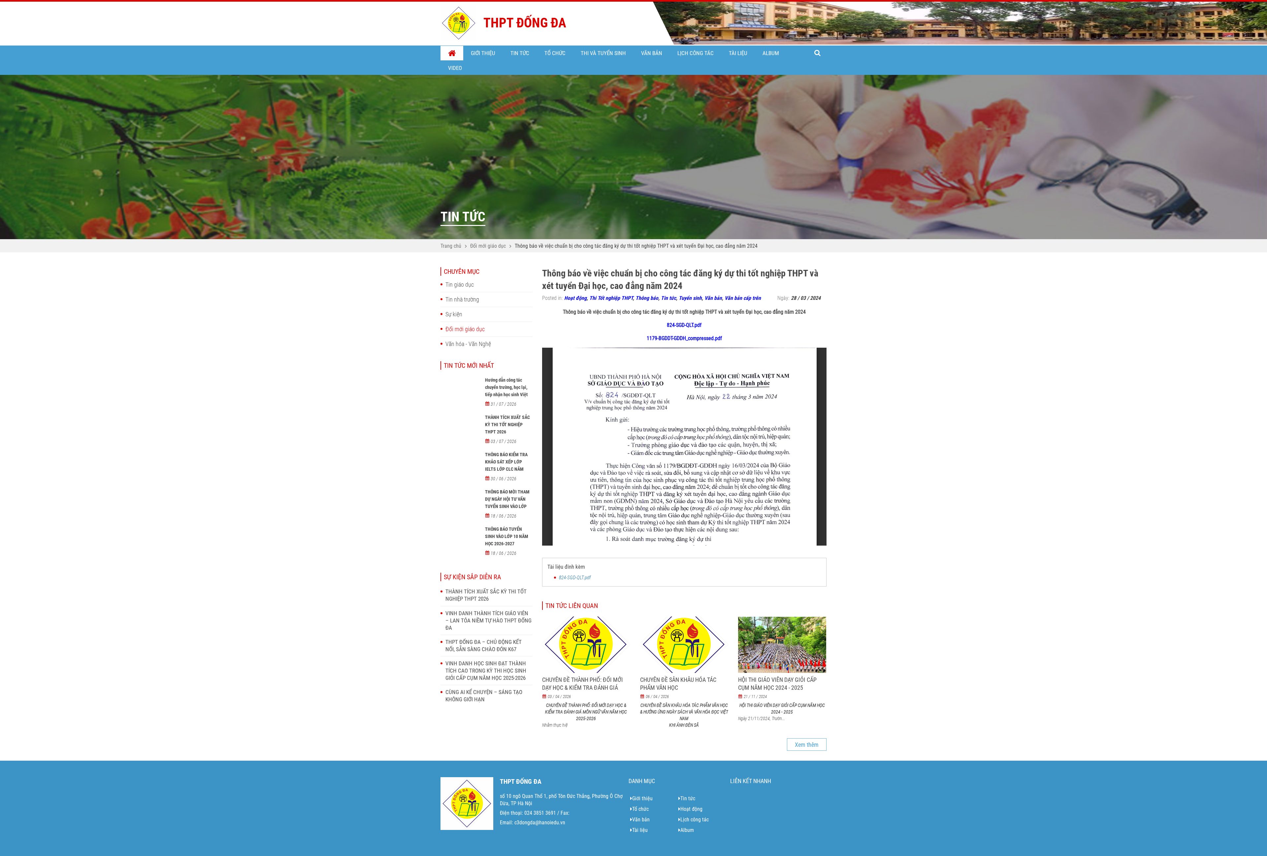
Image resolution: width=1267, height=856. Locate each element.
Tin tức (519, 53)
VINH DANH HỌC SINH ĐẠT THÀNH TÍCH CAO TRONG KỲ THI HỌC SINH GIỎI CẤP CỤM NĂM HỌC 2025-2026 (485, 670)
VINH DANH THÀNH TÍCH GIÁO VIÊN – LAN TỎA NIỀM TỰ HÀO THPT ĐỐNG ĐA (488, 620)
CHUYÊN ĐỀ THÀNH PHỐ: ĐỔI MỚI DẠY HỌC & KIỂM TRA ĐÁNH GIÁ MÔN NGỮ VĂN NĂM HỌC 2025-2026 (585, 687)
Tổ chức (555, 53)
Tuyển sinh (690, 298)
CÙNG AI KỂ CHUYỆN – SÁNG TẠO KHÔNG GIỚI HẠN (483, 696)
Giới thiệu (483, 53)
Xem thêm (807, 744)
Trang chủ (452, 53)
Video (455, 68)
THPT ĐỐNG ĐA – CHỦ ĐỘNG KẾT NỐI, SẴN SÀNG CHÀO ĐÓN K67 (483, 645)
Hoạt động (575, 298)
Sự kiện (453, 314)
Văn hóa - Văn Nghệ (468, 343)
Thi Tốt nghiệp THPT (611, 298)
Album (771, 53)
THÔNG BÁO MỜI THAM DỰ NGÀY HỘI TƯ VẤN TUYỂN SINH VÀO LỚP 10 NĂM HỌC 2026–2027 (508, 502)
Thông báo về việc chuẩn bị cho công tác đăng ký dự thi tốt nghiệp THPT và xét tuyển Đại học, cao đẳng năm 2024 (636, 246)
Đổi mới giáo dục (488, 246)
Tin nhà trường (462, 299)
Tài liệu (738, 53)
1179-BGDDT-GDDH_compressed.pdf (684, 338)
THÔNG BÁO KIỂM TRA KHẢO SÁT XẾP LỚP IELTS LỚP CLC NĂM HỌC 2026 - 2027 (506, 465)
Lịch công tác (695, 53)
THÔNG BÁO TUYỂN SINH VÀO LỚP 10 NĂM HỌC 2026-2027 (506, 536)
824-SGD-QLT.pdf (684, 325)
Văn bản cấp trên (743, 298)
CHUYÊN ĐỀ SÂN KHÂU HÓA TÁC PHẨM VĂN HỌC (678, 683)
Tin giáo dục (459, 284)
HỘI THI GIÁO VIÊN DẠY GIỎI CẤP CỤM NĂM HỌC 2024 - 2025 (777, 683)
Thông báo (646, 298)
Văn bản (651, 53)
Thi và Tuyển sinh (603, 53)
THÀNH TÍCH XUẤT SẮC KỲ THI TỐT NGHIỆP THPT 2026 (507, 424)
